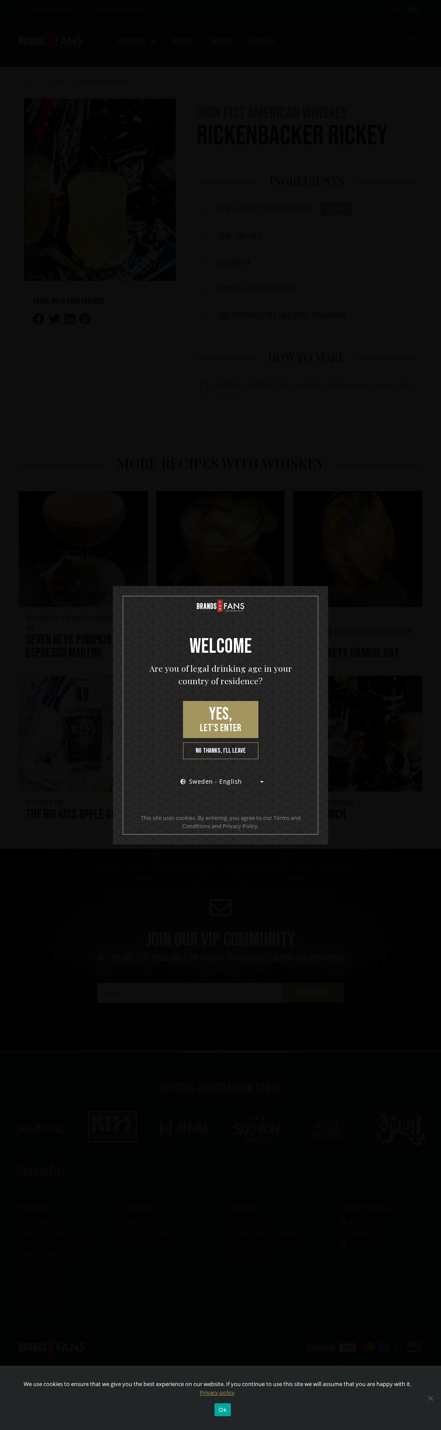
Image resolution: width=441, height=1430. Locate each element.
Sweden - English (215, 781)
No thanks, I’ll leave (221, 751)
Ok (223, 1409)
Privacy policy (217, 1392)
